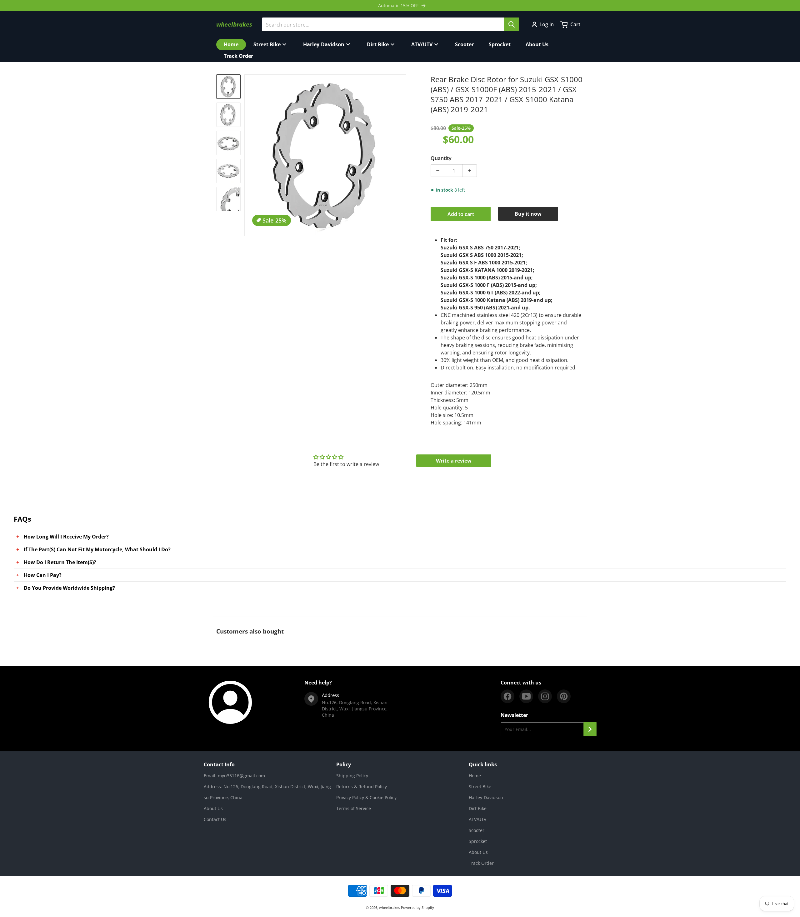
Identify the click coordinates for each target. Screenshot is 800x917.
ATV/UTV (477, 819)
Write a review (454, 460)
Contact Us (215, 819)
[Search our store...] (511, 24)
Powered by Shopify (417, 907)
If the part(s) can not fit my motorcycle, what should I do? (97, 549)
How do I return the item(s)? (60, 562)
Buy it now (528, 213)
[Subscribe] (590, 729)
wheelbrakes (389, 907)
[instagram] (545, 696)
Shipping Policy (352, 776)
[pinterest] (564, 696)
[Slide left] (248, 155)
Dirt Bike (478, 808)
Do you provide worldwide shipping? (69, 587)
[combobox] (390, 24)
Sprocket (478, 841)
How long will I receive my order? (66, 536)
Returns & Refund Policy (361, 786)
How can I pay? (43, 575)
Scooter (476, 830)
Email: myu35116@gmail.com (234, 776)
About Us (213, 808)
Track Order (481, 863)
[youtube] (526, 696)
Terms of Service (353, 808)
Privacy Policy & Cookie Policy (366, 797)
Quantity (441, 158)
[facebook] (507, 696)
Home (475, 776)
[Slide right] (402, 155)
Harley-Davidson (486, 797)
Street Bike (480, 786)
